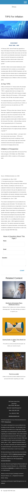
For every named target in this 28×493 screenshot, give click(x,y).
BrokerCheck (8, 421)
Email (4, 249)
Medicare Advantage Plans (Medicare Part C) (14, 303)
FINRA (9, 468)
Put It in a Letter (14, 374)
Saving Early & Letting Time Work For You (14, 340)
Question (4, 258)
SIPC (12, 468)
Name (4, 241)
